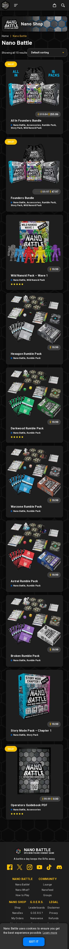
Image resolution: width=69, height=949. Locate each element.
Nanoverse (36, 918)
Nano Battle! (22, 884)
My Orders (18, 918)
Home (5, 36)
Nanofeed (47, 890)
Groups (47, 895)
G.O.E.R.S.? (37, 913)
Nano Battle (19, 125)
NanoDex (17, 913)
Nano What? (23, 890)
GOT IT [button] (34, 941)
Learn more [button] (50, 932)
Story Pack (16, 128)
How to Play (22, 895)
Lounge (47, 884)
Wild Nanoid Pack (33, 128)
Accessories (34, 125)
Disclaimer (54, 907)
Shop (18, 907)
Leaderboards (37, 907)
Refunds (54, 918)
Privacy (53, 913)
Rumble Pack (49, 125)
